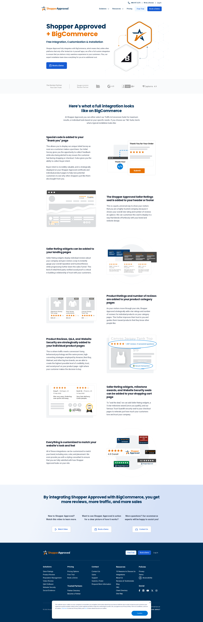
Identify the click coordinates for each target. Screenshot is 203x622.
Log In (159, 3)
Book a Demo (154, 9)
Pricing (129, 9)
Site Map (119, 594)
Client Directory (122, 590)
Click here (64, 608)
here (85, 608)
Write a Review (149, 3)
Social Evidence (49, 590)
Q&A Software (48, 584)
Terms (141, 575)
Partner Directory (73, 591)
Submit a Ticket (97, 581)
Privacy (141, 571)
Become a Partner (74, 594)
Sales (94, 575)
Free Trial (131, 552)
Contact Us (143, 529)
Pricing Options (73, 571)
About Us (119, 578)
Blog (117, 584)
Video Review (48, 581)
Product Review (49, 575)
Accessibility (147, 578)
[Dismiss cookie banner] (149, 602)
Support (95, 578)
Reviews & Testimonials (125, 581)
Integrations (120, 575)
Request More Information (101, 584)
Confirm (139, 613)
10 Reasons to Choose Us (125, 571)
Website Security (49, 587)
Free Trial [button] (140, 9)
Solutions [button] (103, 9)
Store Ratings (48, 571)
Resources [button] (117, 9)
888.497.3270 (135, 3)
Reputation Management (52, 578)
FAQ (117, 587)
